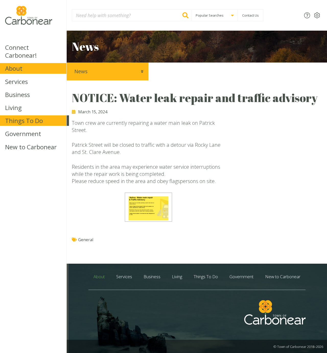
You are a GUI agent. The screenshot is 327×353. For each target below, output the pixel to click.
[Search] (185, 15)
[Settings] (317, 15)
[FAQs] (307, 15)
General (85, 239)
